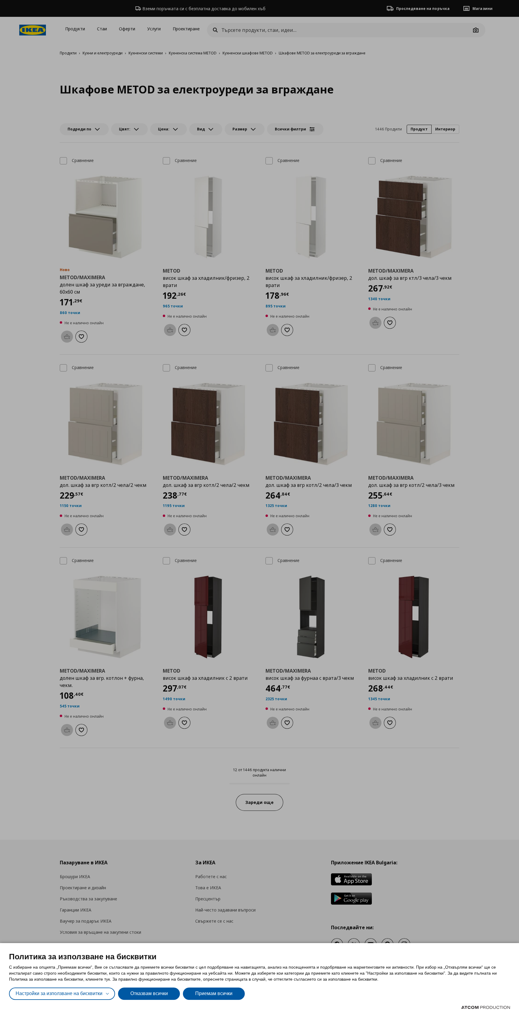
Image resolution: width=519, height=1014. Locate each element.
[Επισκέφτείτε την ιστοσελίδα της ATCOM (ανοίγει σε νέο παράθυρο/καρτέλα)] (485, 1007)
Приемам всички (213, 993)
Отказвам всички (149, 993)
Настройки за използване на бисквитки (59, 993)
